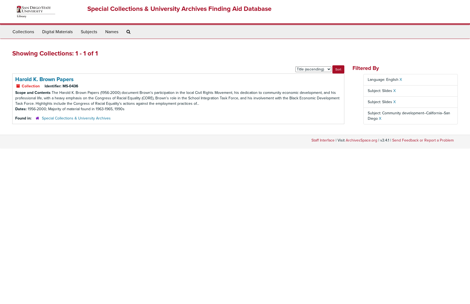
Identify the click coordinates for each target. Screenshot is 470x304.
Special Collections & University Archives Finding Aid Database (179, 9)
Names (111, 32)
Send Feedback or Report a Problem (423, 140)
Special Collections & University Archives (76, 118)
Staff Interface (323, 140)
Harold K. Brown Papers (44, 79)
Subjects (89, 32)
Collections (23, 32)
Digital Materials (57, 32)
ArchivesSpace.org (361, 140)
